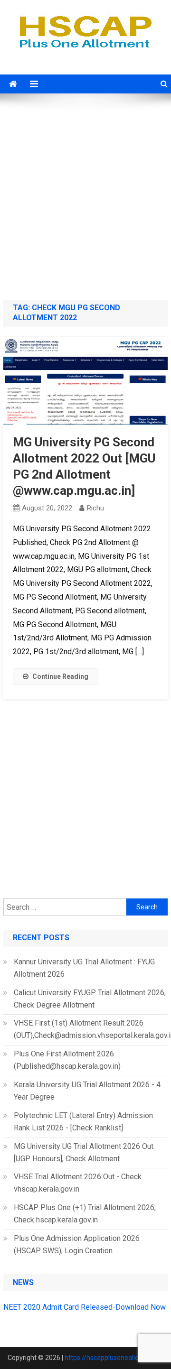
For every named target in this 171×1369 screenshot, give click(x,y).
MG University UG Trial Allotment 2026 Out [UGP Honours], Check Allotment (83, 1152)
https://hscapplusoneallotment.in (114, 1357)
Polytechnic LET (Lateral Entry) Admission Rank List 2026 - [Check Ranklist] (83, 1121)
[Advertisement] (85, 197)
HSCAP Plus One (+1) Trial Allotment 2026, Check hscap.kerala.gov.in (85, 1213)
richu (95, 508)
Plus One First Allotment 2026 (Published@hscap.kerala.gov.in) (67, 1060)
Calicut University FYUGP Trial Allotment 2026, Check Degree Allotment (90, 998)
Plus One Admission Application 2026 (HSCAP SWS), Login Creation (77, 1244)
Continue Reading (60, 676)
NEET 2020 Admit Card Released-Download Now (84, 1307)
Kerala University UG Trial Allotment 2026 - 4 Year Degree (87, 1090)
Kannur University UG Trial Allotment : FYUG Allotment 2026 (84, 968)
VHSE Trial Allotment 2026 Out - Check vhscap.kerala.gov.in (78, 1182)
